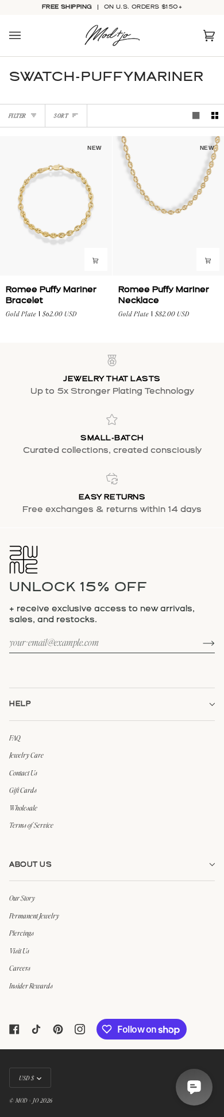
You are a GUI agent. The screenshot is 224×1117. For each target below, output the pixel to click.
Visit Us (19, 950)
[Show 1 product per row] (196, 115)
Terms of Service (31, 824)
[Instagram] (80, 1029)
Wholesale (23, 807)
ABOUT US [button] (30, 865)
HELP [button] (20, 704)
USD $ (26, 1077)
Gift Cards (23, 789)
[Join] (199, 642)
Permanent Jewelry (34, 915)
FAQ (14, 737)
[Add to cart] (95, 259)
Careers (19, 967)
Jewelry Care (26, 754)
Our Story (22, 897)
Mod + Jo (27, 1100)
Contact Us (23, 772)
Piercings (21, 932)
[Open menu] (26, 36)
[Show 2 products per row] (215, 115)
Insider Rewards (31, 985)
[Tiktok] (36, 1029)
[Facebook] (14, 1029)
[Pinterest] (58, 1029)
